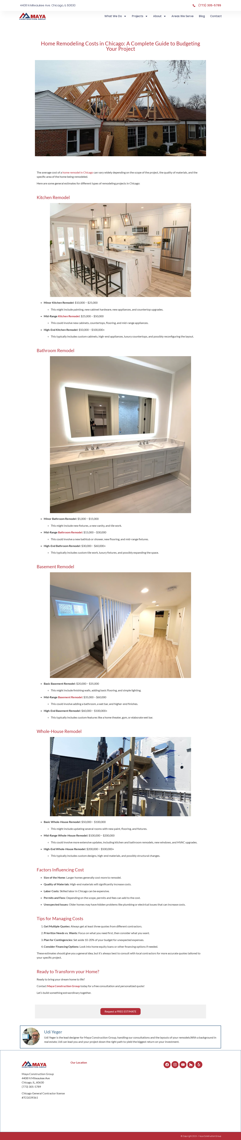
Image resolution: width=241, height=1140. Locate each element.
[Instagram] (175, 1064)
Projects (137, 16)
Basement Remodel (70, 697)
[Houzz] (190, 1064)
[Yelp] (198, 1064)
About (157, 16)
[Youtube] (182, 1064)
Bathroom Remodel (70, 532)
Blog (202, 16)
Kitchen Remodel (69, 316)
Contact (216, 16)
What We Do (113, 16)
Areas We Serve (182, 16)
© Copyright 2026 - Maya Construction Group (201, 1136)
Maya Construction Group (63, 986)
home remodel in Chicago (77, 172)
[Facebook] (167, 1064)
